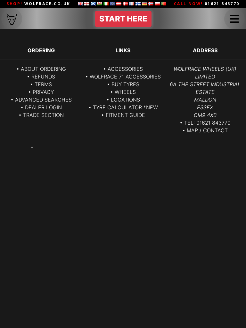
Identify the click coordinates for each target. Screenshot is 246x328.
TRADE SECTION (43, 115)
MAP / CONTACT (207, 130)
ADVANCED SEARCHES (43, 99)
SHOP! (38, 3)
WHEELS (125, 92)
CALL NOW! (207, 3)
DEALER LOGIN (43, 107)
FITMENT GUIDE (125, 115)
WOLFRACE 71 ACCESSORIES (125, 76)
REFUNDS (43, 76)
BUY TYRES (125, 84)
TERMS (43, 84)
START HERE (123, 18)
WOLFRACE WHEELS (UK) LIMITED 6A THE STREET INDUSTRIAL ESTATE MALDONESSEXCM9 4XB (205, 92)
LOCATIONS (125, 99)
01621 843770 (213, 122)
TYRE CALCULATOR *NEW (125, 107)
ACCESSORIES (125, 69)
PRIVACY (43, 92)
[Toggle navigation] (234, 19)
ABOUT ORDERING (43, 69)
